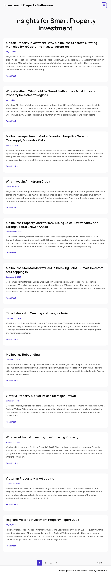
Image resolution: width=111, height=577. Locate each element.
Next (101, 562)
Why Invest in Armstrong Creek (28, 181)
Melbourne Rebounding (23, 355)
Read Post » (12, 75)
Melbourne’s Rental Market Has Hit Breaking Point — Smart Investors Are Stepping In (54, 270)
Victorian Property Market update (30, 478)
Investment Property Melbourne (28, 5)
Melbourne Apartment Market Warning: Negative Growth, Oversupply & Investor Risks (47, 138)
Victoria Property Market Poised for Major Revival (41, 396)
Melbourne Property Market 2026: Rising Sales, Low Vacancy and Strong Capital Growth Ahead (52, 225)
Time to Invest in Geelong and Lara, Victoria (37, 313)
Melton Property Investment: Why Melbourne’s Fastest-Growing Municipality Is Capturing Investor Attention (51, 45)
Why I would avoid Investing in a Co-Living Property (42, 437)
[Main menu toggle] (104, 5)
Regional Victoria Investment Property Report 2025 (42, 520)
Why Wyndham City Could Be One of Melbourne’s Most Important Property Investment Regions (52, 93)
